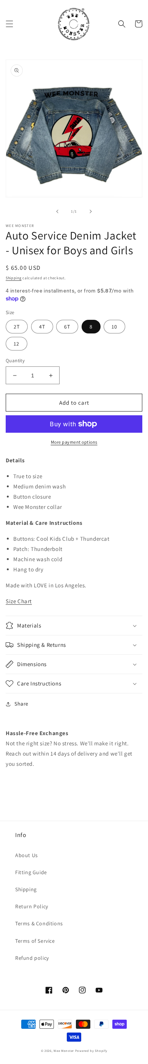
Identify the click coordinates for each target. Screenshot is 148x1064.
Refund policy (32, 957)
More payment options (74, 442)
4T (42, 326)
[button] (9, 24)
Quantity (15, 360)
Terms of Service (35, 940)
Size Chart (19, 601)
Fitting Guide (31, 872)
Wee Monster (64, 1050)
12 (16, 343)
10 (114, 326)
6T (67, 326)
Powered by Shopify (91, 1050)
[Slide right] (90, 211)
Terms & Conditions (39, 923)
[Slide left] (57, 211)
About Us (26, 855)
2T (17, 326)
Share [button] (21, 703)
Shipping (14, 277)
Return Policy (31, 906)
